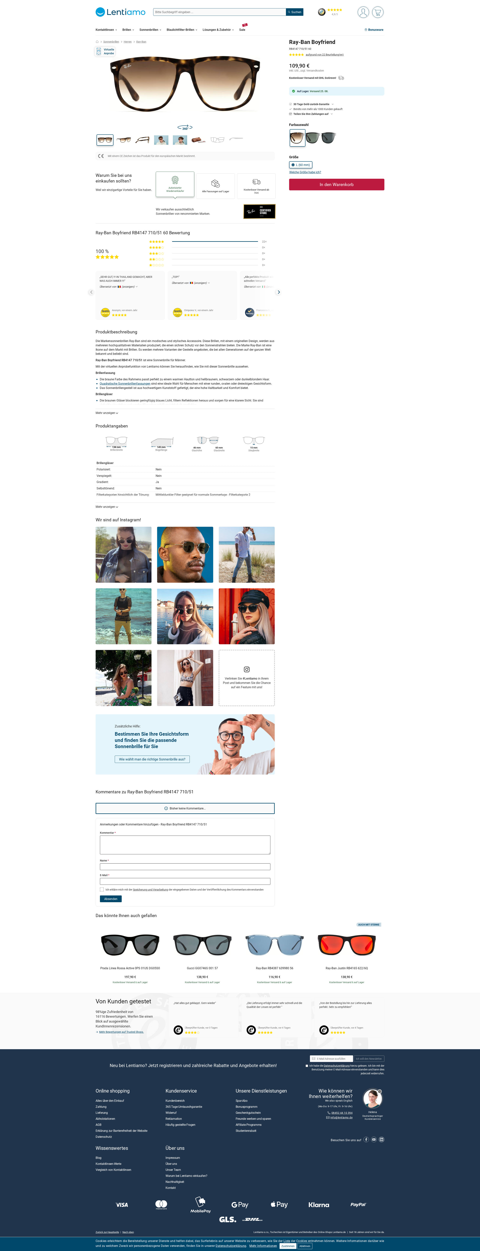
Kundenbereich (175, 1101)
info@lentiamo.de (341, 1117)
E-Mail (104, 875)
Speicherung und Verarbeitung (150, 889)
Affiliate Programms (249, 1125)
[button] (105, 140)
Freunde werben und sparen (253, 1119)
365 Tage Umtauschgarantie (184, 1107)
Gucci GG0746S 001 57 (202, 968)
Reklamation (174, 1119)
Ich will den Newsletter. (369, 1058)
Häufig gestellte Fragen (180, 1125)
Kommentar (108, 832)
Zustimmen (288, 1246)
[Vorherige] (91, 292)
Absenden (110, 899)
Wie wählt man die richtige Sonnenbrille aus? (152, 759)
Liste (287, 1241)
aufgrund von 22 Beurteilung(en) (325, 54)
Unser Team (173, 1170)
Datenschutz (104, 1137)
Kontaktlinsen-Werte (108, 1164)
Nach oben (128, 1232)
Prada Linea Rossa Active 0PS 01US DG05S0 (130, 968)
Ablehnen (304, 1246)
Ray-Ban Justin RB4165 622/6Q (347, 968)
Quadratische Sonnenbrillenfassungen (125, 383)
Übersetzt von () (117, 286)
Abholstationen (105, 1119)
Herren (128, 41)
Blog (98, 1158)
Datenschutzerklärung (231, 1246)
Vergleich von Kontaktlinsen (113, 1170)
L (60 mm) (303, 165)
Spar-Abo (242, 1101)
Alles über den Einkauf (110, 1101)
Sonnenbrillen (111, 41)
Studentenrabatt (246, 1131)
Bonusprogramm (246, 1107)
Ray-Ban (141, 41)
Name (104, 860)
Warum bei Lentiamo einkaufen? (186, 1176)
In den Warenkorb (337, 184)
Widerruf (171, 1113)
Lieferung (102, 1113)
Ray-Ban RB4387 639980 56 (274, 968)
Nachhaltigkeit (175, 1182)
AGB (98, 1125)
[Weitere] (278, 292)
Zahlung (101, 1107)
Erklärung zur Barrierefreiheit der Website (121, 1131)
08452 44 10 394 (342, 1113)
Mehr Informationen (263, 1246)
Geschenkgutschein (248, 1113)
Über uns (171, 1164)
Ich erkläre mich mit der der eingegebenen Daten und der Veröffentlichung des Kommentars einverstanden (184, 889)
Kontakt (171, 1188)
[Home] (97, 41)
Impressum (173, 1158)
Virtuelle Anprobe (109, 51)
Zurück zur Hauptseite (107, 1232)
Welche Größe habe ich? (305, 172)
